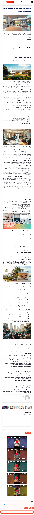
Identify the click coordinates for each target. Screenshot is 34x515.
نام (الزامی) (30, 428)
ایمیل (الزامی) (20, 428)
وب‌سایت (11, 428)
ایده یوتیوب (23, 13)
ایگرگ (31, 502)
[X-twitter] (27, 508)
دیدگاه (30, 416)
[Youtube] (33, 508)
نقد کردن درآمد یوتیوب (28, 201)
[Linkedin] (30, 508)
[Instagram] (25, 508)
